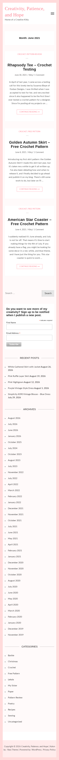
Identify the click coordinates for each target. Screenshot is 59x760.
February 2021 (15, 550)
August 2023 (14, 460)
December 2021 (15, 508)
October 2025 (15, 442)
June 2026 (13, 430)
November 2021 (15, 514)
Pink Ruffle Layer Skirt (18, 376)
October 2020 (15, 575)
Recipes (11, 710)
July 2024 (12, 448)
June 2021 (13, 532)
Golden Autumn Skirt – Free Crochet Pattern (29, 144)
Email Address (13, 333)
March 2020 (14, 611)
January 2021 (14, 557)
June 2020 (13, 593)
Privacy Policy (49, 750)
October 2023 (15, 454)
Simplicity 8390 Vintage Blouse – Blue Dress (29, 394)
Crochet (21, 54)
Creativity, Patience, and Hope (34, 747)
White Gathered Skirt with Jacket (24, 367)
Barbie (11, 655)
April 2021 (13, 544)
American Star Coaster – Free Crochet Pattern (29, 222)
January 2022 (14, 502)
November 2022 (15, 472)
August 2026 (14, 418)
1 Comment (39, 75)
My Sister (12, 685)
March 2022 (14, 490)
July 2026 (12, 424)
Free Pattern (34, 132)
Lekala (11, 679)
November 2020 (15, 569)
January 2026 (14, 436)
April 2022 (13, 484)
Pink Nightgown (15, 382)
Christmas (13, 661)
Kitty (31, 75)
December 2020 (15, 563)
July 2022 (12, 478)
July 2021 (12, 526)
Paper (11, 692)
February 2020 (15, 617)
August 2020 (14, 581)
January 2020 (14, 623)
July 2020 (12, 587)
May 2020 (13, 599)
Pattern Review (34, 54)
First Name (11, 322)
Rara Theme (12, 750)
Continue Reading (28, 112)
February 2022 (15, 496)
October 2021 (15, 520)
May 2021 (13, 538)
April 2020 (13, 605)
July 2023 (12, 466)
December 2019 (15, 629)
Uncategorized (15, 722)
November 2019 (15, 635)
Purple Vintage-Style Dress (21, 388)
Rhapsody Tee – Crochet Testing (30, 67)
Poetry (11, 704)
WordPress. (37, 750)
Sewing (11, 716)
